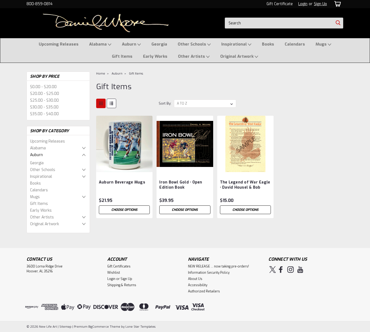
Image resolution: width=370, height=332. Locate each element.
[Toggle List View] (111, 103)
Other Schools (192, 44)
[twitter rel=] (272, 269)
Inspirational (234, 44)
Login (302, 4)
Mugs (322, 44)
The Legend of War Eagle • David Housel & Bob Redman (245, 187)
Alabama (98, 44)
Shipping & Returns (121, 285)
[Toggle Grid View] (101, 103)
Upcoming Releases (59, 44)
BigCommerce (98, 327)
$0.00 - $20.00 (43, 86)
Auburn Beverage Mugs (122, 182)
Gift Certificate (280, 4)
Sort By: (165, 103)
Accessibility (197, 285)
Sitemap (65, 327)
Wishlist (113, 272)
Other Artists (192, 56)
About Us (195, 279)
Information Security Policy (208, 272)
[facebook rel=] (280, 269)
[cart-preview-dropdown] (336, 4)
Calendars (295, 44)
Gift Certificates (119, 266)
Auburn (129, 44)
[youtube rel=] (300, 269)
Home (100, 74)
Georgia (159, 44)
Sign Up (320, 4)
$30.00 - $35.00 (44, 107)
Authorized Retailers (204, 291)
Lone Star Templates (140, 327)
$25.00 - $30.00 (44, 100)
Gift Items (122, 56)
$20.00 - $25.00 (44, 93)
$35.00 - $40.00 (44, 114)
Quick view (124, 167)
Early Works (155, 56)
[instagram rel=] (290, 269)
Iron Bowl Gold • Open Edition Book (180, 185)
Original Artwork (237, 56)
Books (268, 44)
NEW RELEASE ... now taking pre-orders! (218, 266)
